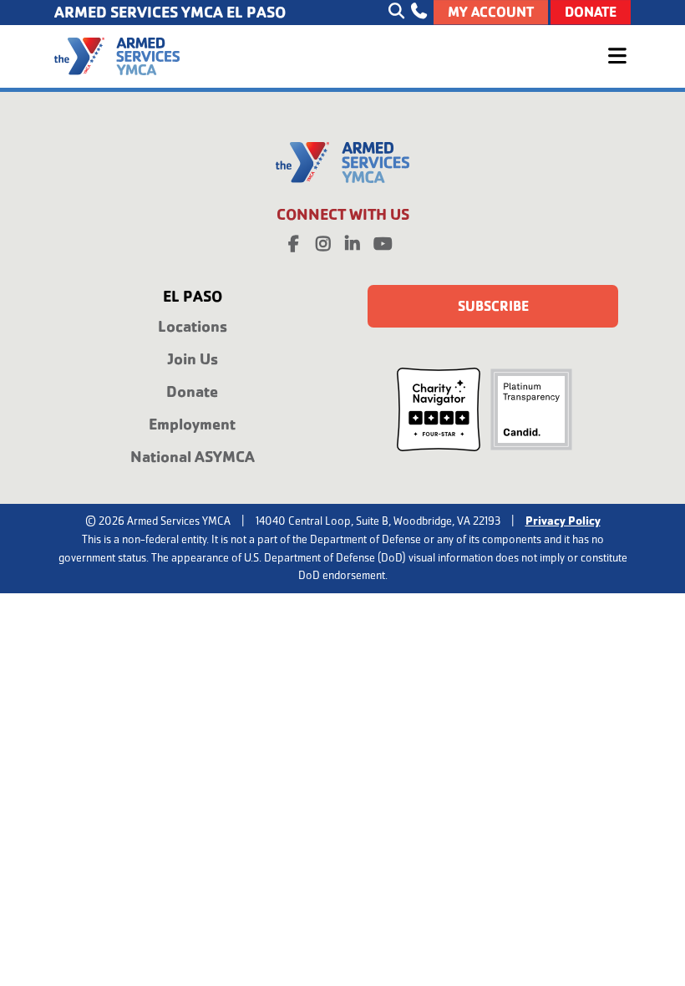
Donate (590, 12)
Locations (192, 326)
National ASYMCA (192, 456)
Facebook (294, 240)
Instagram (323, 240)
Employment (192, 424)
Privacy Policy (563, 520)
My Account (491, 12)
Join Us (192, 358)
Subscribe (493, 306)
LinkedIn (352, 240)
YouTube (381, 240)
